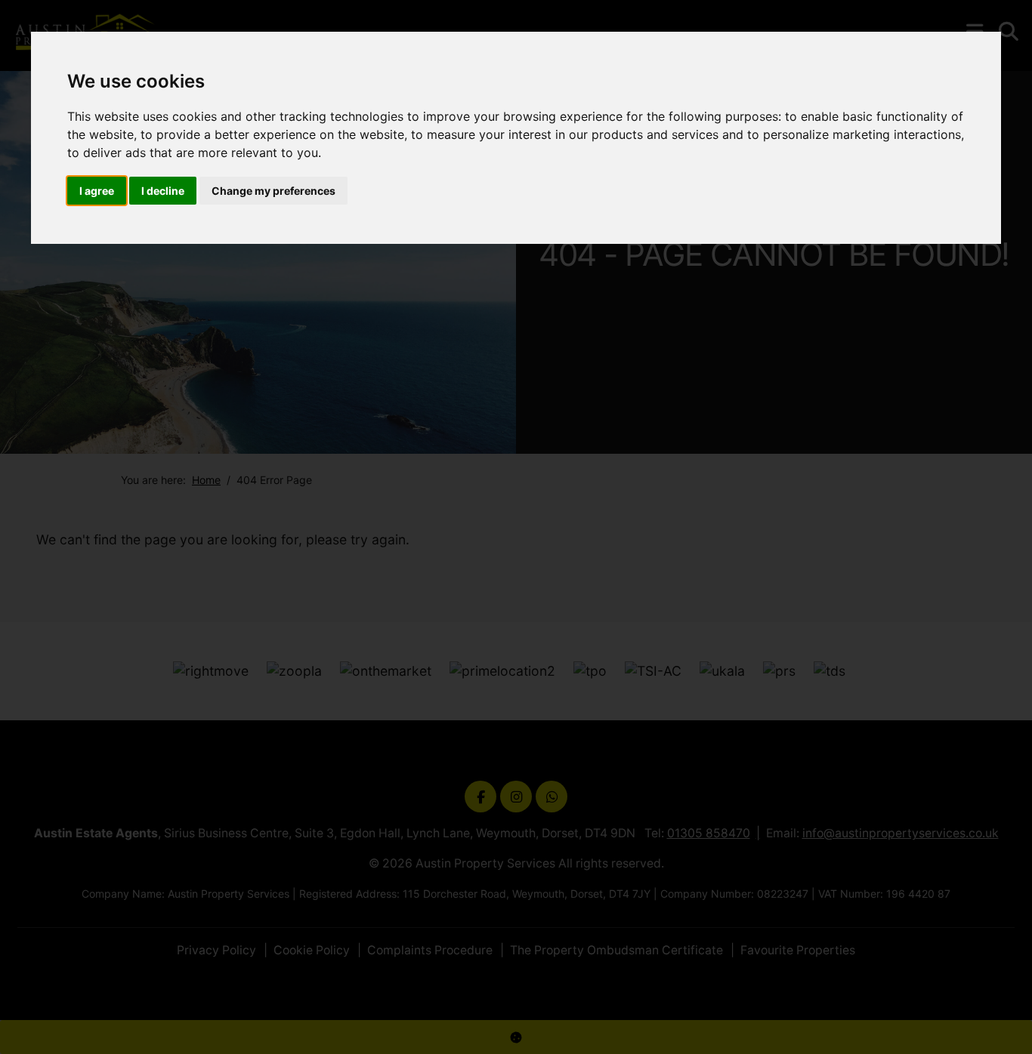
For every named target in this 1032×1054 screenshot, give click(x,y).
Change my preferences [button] (273, 190)
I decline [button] (162, 190)
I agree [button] (96, 190)
